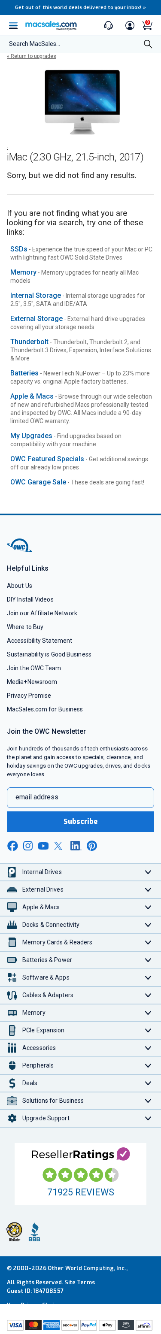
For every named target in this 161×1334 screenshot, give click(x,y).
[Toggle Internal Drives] (148, 872)
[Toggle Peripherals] (148, 1065)
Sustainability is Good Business (49, 654)
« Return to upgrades (31, 56)
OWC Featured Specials (47, 459)
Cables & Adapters (47, 995)
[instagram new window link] (28, 845)
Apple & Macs (32, 396)
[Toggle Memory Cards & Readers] (148, 942)
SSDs (18, 249)
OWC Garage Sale (38, 482)
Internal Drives (42, 871)
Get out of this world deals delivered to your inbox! (80, 7)
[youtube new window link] (43, 846)
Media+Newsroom (32, 681)
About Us (19, 585)
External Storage (36, 319)
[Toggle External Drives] (148, 889)
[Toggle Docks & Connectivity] (148, 925)
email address (36, 797)
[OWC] (20, 551)
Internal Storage (35, 295)
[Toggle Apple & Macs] (148, 907)
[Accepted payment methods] (80, 1326)
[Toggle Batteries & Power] (148, 960)
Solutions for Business (53, 1100)
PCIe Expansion (43, 1030)
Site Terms (80, 1282)
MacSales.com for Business (45, 709)
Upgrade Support (46, 1118)
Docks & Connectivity (50, 924)
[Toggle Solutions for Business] (148, 1100)
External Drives (43, 889)
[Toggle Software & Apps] (148, 977)
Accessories (39, 1047)
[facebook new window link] (12, 846)
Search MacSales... (34, 43)
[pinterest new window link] (92, 846)
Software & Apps (46, 977)
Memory (23, 272)
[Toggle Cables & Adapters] (148, 995)
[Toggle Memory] (148, 1012)
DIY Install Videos (30, 599)
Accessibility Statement (39, 640)
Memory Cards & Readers (57, 942)
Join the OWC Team (34, 668)
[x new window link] (59, 846)
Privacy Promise (29, 695)
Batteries (24, 373)
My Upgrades (31, 436)
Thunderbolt (29, 342)
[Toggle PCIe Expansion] (148, 1030)
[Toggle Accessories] (148, 1048)
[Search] (148, 45)
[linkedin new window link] (76, 845)
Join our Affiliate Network (42, 613)
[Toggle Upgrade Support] (148, 1118)
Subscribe (81, 821)
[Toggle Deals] (148, 1083)
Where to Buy (25, 626)
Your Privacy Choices (35, 1305)
